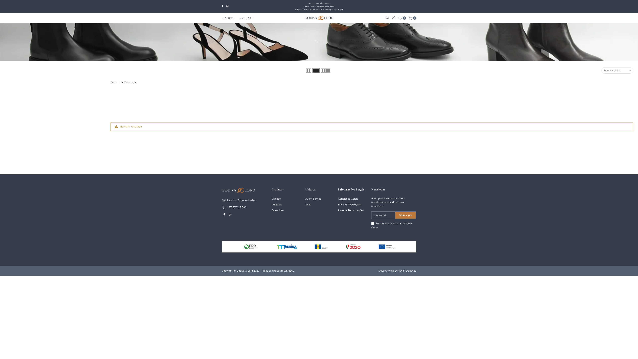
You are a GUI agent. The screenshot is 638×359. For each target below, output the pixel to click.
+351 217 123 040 (237, 207)
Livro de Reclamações (351, 210)
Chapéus (277, 204)
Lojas (308, 204)
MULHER (246, 18)
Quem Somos (313, 198)
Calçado (276, 198)
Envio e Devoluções (349, 204)
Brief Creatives (407, 270)
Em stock (130, 82)
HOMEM (228, 18)
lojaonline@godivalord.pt (241, 200)
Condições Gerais (348, 198)
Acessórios (278, 210)
